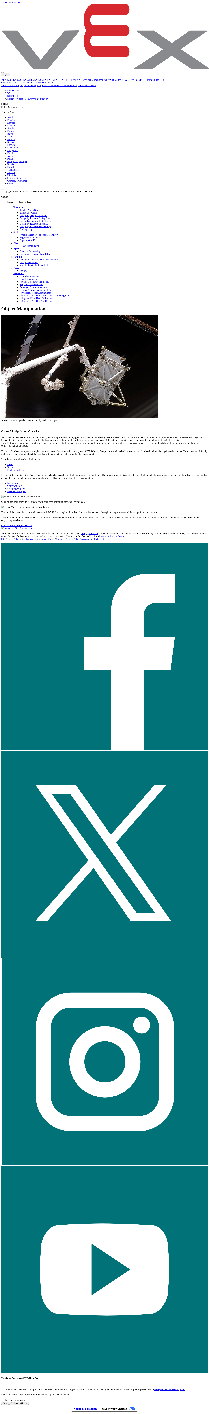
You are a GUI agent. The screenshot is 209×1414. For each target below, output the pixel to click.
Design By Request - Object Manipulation (27, 99)
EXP (39, 85)
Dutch (10, 153)
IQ (34, 85)
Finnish (11, 167)
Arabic (10, 117)
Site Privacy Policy (10, 539)
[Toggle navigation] (2, 72)
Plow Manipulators (29, 279)
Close (4, 1403)
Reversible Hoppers (16, 491)
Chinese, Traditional (17, 180)
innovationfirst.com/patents (112, 536)
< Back (5, 525)
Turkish (11, 172)
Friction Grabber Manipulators (34, 281)
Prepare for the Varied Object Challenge (39, 259)
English (11, 125)
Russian (11, 164)
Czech (10, 183)
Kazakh (11, 139)
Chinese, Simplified (16, 178)
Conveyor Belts (14, 486)
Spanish (11, 128)
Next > (28, 525)
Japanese (11, 156)
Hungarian (12, 150)
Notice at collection (85, 1408)
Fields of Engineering (30, 251)
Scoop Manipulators (29, 276)
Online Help (158, 80)
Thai (9, 136)
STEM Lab (12, 96)
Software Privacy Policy (68, 539)
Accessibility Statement (92, 539)
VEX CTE (67, 80)
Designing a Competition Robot (35, 254)
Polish (10, 158)
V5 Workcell (66, 85)
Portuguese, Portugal (17, 161)
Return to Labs (16, 525)
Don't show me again (15, 1400)
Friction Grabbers (15, 470)
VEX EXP (46, 80)
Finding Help (26, 229)
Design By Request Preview (33, 215)
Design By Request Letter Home (35, 221)
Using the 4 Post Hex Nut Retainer (36, 298)
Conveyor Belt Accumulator (33, 287)
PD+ (142, 80)
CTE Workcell (52, 85)
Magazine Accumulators (31, 284)
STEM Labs (13, 90)
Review (23, 270)
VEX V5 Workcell (82, 80)
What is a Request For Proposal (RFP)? (39, 234)
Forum (148, 80)
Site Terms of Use (30, 539)
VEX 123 (6, 80)
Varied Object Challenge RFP (34, 265)
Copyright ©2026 (89, 533)
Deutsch (11, 122)
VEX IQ (36, 80)
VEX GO (16, 80)
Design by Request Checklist (34, 223)
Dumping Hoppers (16, 488)
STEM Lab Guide (28, 212)
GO (26, 85)
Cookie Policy (47, 539)
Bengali (11, 120)
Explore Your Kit (28, 240)
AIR (75, 85)
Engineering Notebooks (31, 237)
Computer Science (101, 80)
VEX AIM (26, 80)
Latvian (11, 145)
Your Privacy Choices (114, 1408)
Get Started (115, 80)
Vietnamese (13, 169)
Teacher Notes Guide (30, 210)
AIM (30, 85)
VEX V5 (56, 80)
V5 (43, 85)
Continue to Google (19, 1403)
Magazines (12, 483)
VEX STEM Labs (131, 80)
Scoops (10, 467)
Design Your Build (29, 262)
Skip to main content (11, 2)
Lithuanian (12, 147)
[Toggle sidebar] (2, 189)
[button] (104, 749)
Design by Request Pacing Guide (36, 218)
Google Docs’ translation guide (169, 1389)
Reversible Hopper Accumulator (35, 292)
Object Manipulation (29, 246)
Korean (11, 142)
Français (11, 131)
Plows (10, 464)
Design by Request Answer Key (35, 226)
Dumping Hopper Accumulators (35, 290)
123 (21, 85)
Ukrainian (12, 175)
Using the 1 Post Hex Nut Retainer (36, 301)
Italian (10, 134)
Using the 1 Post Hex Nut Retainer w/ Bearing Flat (44, 295)
